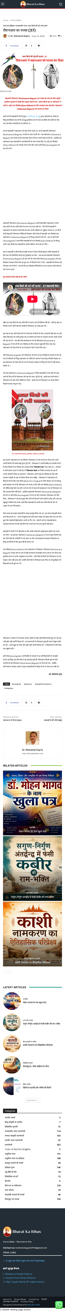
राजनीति (32, 827)
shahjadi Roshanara (43, 684)
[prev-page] (5, 972)
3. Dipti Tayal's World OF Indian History (23, 1281)
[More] (39, 46)
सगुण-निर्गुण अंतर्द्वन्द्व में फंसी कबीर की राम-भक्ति (32, 896)
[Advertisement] (32, 187)
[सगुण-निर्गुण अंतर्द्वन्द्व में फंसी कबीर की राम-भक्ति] (32, 868)
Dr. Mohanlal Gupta (20, 36)
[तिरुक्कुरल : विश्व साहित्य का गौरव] (12, 1065)
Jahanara (28, 684)
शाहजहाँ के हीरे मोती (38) (53, 720)
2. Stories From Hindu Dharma (19, 1277)
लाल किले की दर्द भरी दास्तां (37, 26)
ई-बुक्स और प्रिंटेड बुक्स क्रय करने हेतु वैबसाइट (25, 1260)
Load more (31, 1100)
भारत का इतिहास (15, 20)
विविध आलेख (27, 1084)
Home (5, 20)
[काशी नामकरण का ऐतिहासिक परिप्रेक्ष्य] (32, 934)
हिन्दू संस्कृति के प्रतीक (32, 958)
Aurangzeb (16, 684)
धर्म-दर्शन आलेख (32, 893)
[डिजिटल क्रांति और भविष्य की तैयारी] (12, 1086)
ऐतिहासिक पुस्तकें (28, 1063)
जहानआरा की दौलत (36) (12, 720)
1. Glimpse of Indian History (17, 1273)
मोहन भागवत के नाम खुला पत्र (32, 831)
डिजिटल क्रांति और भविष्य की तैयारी (37, 1087)
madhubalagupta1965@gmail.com (31, 1248)
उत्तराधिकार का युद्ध (34, 116)
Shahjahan (8, 688)
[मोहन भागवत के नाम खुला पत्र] (32, 803)
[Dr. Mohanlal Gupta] (5, 36)
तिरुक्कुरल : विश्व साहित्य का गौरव (36, 1066)
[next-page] (10, 972)
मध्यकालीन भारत (21, 26)
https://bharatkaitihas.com (32, 753)
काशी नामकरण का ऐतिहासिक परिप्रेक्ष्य (32, 962)
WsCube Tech (34, 1305)
